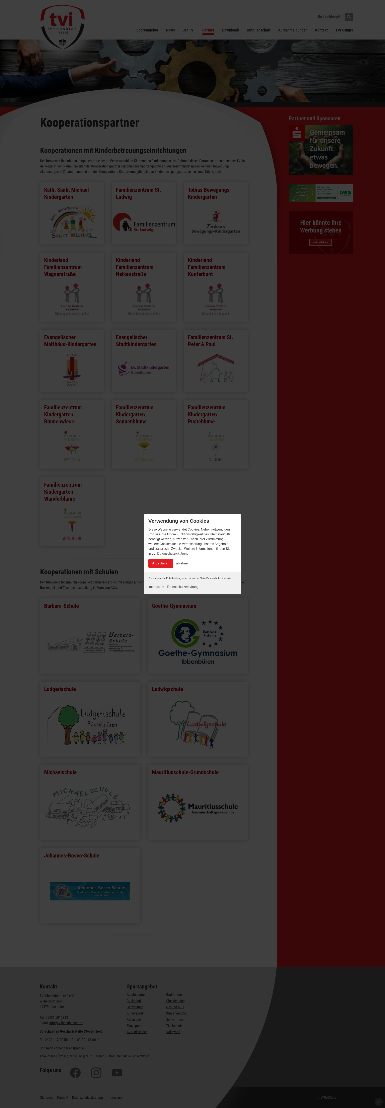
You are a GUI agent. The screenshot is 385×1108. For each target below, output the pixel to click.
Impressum (156, 586)
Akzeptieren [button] (160, 563)
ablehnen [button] (182, 563)
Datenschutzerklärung (172, 553)
